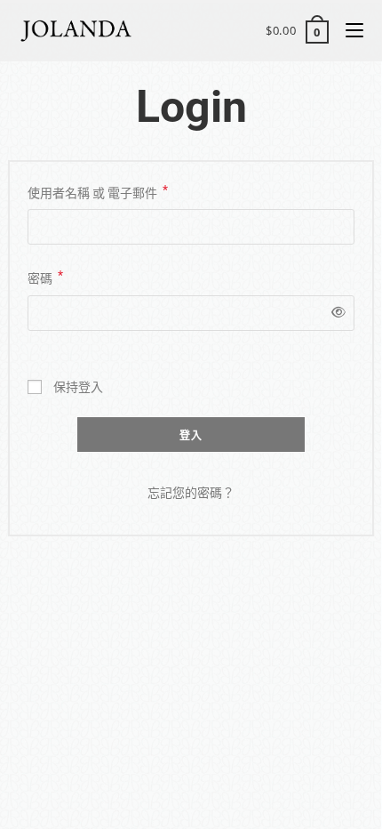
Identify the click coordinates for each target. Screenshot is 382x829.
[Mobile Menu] (347, 30)
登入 (191, 436)
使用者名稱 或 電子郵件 (98, 191)
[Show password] (335, 313)
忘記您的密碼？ (191, 493)
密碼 (45, 277)
